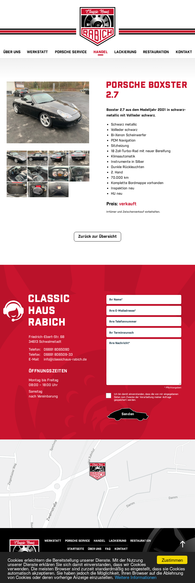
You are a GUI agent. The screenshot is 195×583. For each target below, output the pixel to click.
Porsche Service (71, 52)
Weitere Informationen (135, 577)
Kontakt (184, 52)
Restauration (156, 52)
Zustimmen (172, 560)
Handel (100, 52)
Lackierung (125, 52)
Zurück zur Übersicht (97, 236)
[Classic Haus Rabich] (97, 26)
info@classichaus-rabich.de (65, 359)
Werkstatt (37, 52)
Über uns (12, 52)
